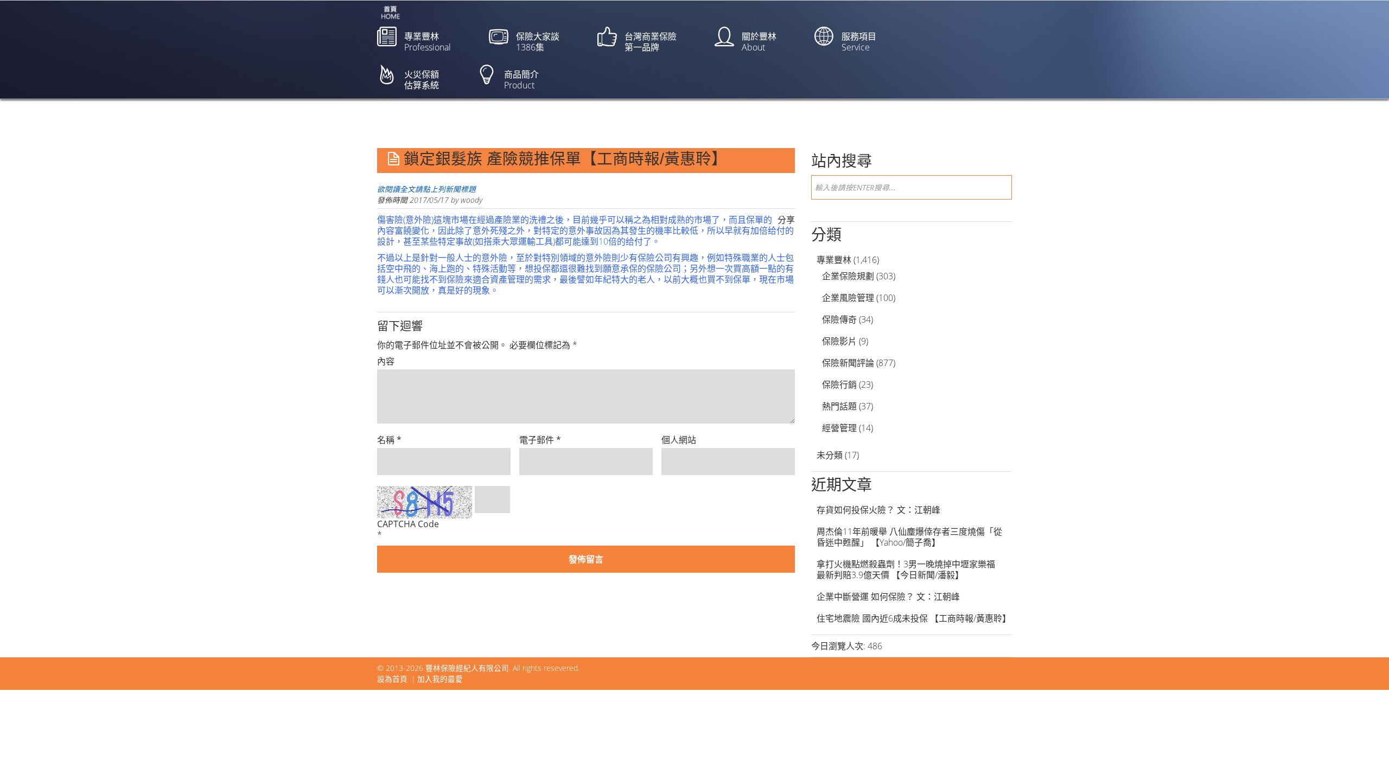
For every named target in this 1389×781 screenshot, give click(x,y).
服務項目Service (859, 41)
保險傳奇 (839, 319)
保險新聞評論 (848, 363)
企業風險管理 (848, 298)
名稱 (389, 439)
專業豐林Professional (427, 41)
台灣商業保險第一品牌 (651, 41)
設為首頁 (392, 679)
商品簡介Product (521, 79)
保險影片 (839, 341)
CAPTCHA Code (408, 523)
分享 (786, 220)
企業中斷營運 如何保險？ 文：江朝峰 (888, 597)
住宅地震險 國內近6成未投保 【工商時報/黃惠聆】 (914, 618)
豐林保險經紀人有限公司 (467, 668)
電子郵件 (540, 439)
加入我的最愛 (440, 679)
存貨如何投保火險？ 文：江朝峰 (878, 510)
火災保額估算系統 (421, 79)
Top (1363, 755)
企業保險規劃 (848, 276)
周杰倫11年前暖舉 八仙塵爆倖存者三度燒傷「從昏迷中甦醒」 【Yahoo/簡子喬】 (909, 537)
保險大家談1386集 (537, 41)
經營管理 (839, 428)
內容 (385, 361)
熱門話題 (839, 406)
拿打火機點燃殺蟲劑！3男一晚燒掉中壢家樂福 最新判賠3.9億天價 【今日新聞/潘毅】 (910, 569)
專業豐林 (834, 260)
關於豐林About (759, 41)
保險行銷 (839, 384)
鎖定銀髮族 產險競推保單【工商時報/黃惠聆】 (565, 159)
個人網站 (678, 439)
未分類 (830, 455)
